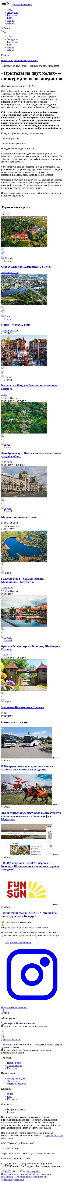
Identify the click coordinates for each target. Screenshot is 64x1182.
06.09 (10, 272)
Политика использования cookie (31, 1176)
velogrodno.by (14, 112)
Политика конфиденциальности (17, 1174)
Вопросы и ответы (16, 1109)
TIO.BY (7, 1171)
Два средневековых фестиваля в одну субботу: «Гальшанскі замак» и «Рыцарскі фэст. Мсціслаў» (31, 816)
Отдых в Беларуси (16, 1083)
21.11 (9, 655)
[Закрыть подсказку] (2, 1010)
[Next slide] (8, 214)
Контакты (12, 1099)
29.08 (4, 713)
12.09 (4, 330)
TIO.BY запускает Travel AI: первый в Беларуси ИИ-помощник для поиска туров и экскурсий (30, 866)
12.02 (4, 394)
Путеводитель (14, 1063)
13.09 (15, 272)
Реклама (11, 1112)
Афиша (10, 23)
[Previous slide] (3, 214)
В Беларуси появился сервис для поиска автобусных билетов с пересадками (27, 768)
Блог (9, 18)
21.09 (10, 523)
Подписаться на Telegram (18, 942)
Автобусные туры (16, 1078)
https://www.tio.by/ (54, 1135)
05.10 (15, 523)
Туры (10, 9)
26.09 (10, 330)
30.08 (4, 272)
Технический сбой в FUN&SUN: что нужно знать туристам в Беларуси (29, 914)
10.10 (10, 462)
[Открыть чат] (2, 1032)
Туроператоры (14, 1065)
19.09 (4, 462)
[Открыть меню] (6, 3)
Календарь (12, 15)
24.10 (15, 330)
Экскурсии (12, 12)
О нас (10, 1094)
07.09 (4, 523)
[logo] (22, 4)
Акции (10, 20)
